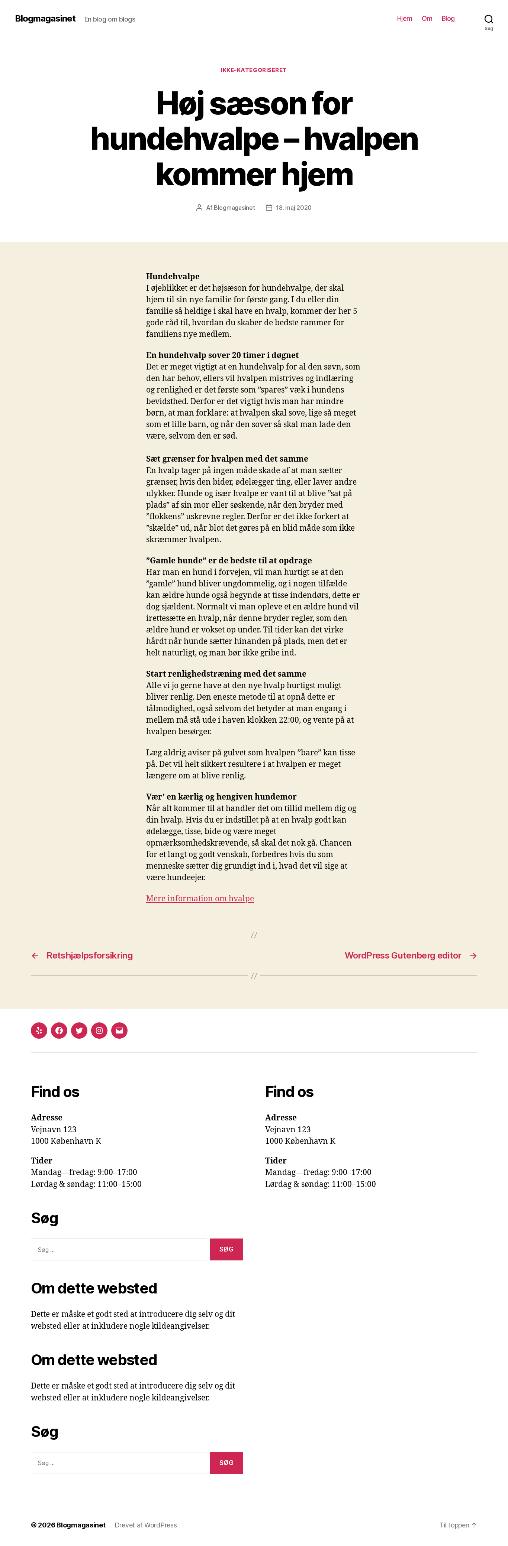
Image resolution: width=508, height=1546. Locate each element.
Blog (448, 18)
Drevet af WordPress (146, 1525)
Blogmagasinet (45, 18)
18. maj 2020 (294, 207)
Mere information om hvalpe (200, 899)
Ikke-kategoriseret (254, 70)
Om (427, 18)
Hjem (404, 18)
